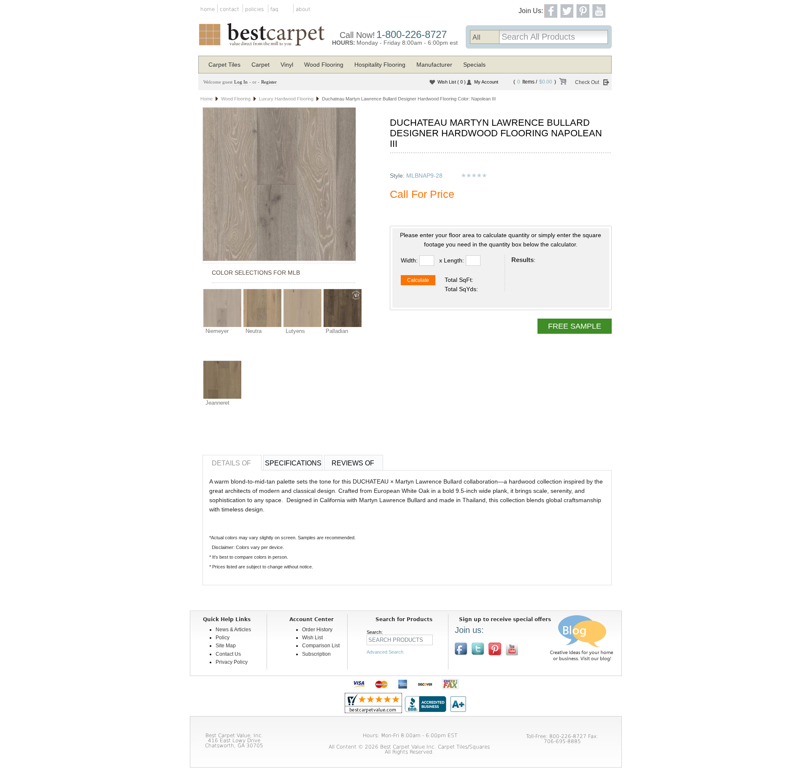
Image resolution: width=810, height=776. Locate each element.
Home (206, 98)
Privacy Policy (232, 662)
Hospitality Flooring (379, 64)
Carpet (260, 64)
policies (254, 9)
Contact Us (228, 654)
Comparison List (321, 646)
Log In (241, 81)
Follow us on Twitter (478, 649)
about (303, 9)
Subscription (316, 654)
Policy (223, 638)
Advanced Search (385, 651)
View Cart (562, 83)
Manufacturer (434, 64)
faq (274, 9)
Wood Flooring (323, 64)
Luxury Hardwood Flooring (286, 98)
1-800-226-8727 (411, 34)
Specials (474, 64)
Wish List (451, 81)
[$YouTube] (511, 649)
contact (229, 9)
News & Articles (233, 630)
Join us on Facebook (461, 649)
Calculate (418, 280)
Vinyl (287, 64)
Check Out (587, 82)
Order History (317, 630)
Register (269, 81)
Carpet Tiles (224, 64)
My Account (486, 81)
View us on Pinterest (495, 649)
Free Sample (574, 326)
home (207, 9)
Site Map (226, 646)
